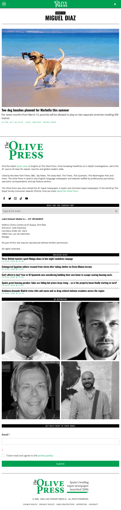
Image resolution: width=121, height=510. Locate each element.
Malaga (37, 122)
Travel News (49, 122)
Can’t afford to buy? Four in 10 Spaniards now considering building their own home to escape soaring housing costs (57, 275)
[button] (116, 211)
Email (6, 434)
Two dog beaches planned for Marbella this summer (35, 110)
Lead (28, 122)
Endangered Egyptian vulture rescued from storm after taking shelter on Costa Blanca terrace (47, 266)
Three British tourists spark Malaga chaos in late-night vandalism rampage (37, 259)
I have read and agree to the (29, 455)
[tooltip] (4, 198)
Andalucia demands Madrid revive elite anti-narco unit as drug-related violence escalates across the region (53, 291)
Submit (60, 463)
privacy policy (45, 455)
